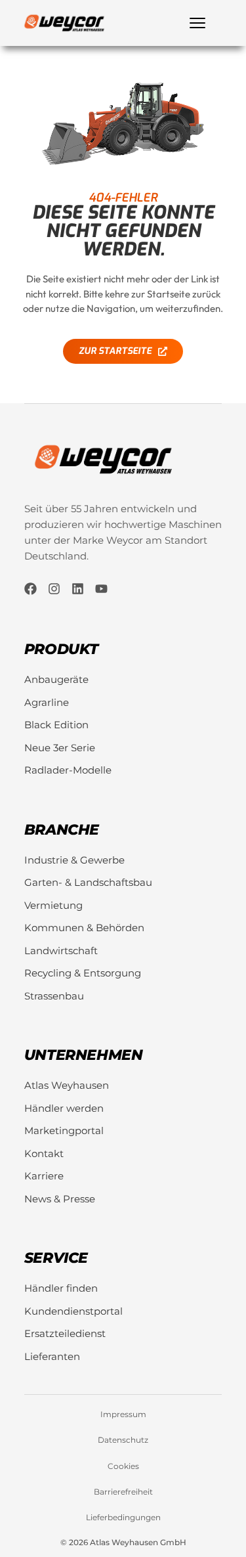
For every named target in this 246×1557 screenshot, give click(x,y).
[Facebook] (30, 588)
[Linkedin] (78, 588)
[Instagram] (54, 588)
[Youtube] (101, 588)
